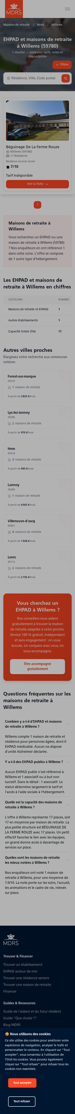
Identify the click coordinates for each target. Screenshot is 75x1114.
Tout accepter (22, 1083)
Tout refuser (22, 1101)
